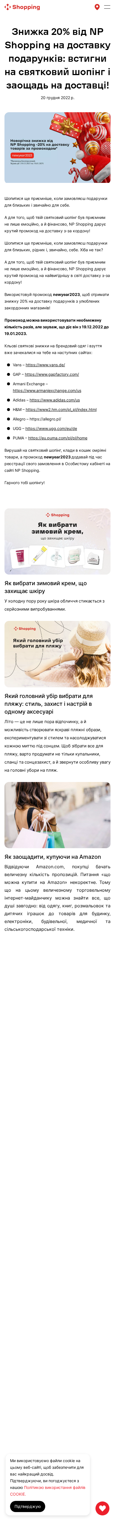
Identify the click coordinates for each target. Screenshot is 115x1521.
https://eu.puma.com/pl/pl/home (57, 438)
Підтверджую (28, 1506)
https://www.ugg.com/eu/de (51, 428)
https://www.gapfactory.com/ (52, 374)
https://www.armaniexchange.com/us (47, 390)
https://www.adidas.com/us (55, 400)
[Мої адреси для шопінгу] (97, 7)
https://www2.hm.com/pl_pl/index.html (61, 409)
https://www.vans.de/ (45, 364)
